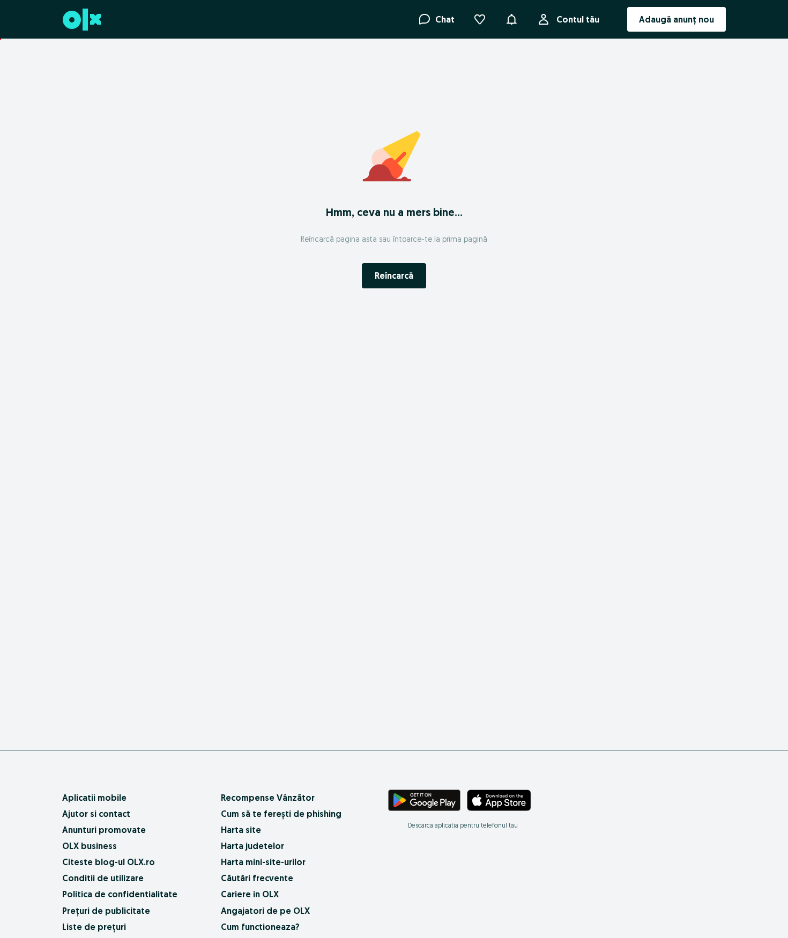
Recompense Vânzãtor (268, 797)
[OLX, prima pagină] (81, 20)
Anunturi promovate (104, 829)
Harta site (241, 829)
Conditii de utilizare (103, 878)
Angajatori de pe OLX (265, 910)
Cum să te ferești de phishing (281, 813)
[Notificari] (511, 19)
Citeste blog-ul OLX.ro (108, 862)
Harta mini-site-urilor (263, 862)
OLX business (89, 845)
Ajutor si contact (96, 813)
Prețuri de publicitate (106, 910)
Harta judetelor (252, 845)
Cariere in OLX (250, 894)
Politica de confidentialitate (119, 894)
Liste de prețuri (94, 926)
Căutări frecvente (257, 878)
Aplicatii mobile (94, 797)
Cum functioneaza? (260, 926)
